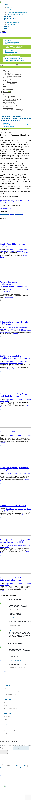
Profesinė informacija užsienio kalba (14, 60)
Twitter (7, 214)
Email (21, 214)
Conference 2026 (11, 54)
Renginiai (6, 702)
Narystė (6, 20)
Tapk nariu (3, 32)
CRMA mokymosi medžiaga (12, 43)
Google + (17, 214)
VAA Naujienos (4, 251)
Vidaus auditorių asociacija (16, 251)
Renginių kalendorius (13, 47)
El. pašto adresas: (6, 748)
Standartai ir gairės (10, 18)
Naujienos (6, 77)
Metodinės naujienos (23, 249)
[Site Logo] (2, 2)
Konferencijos (8, 705)
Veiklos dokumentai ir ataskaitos (17, 12)
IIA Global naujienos (5, 208)
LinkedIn (12, 214)
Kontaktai (5, 85)
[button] (2, 63)
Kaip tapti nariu (11, 83)
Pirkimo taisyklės (18, 767)
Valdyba (9, 9)
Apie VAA (9, 7)
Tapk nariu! (6, 92)
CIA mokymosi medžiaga (12, 42)
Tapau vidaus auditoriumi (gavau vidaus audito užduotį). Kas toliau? (20, 621)
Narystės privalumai (13, 22)
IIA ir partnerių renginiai (11, 52)
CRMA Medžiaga (8, 719)
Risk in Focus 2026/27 (24, 252)
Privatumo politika (8, 89)
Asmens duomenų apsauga (15, 14)
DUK (5, 28)
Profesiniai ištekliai (12, 56)
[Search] (17, 65)
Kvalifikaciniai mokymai (14, 46)
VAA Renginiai (9, 50)
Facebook (2, 214)
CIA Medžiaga (8, 716)
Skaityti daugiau (9, 297)
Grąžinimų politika (5, 767)
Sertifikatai (9, 38)
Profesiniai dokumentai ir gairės (13, 58)
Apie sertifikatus (9, 40)
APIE (6, 5)
